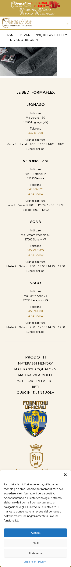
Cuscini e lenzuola (35, 393)
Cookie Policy (29, 562)
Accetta (35, 532)
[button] (65, 475)
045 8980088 (35, 311)
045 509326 (35, 189)
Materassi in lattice (35, 381)
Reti (35, 387)
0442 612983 (35, 133)
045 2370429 (35, 250)
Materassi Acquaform (35, 369)
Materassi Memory (35, 363)
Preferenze (35, 553)
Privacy (42, 562)
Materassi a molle (35, 375)
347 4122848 (35, 194)
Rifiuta (35, 543)
